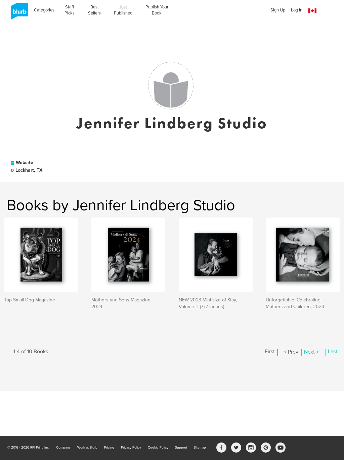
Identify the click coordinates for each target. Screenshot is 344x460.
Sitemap (200, 448)
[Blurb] (17, 13)
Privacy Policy (131, 448)
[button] (312, 11)
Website (24, 162)
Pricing (109, 448)
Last (332, 352)
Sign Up (277, 10)
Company (63, 448)
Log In (296, 10)
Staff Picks (69, 10)
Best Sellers (94, 10)
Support (181, 448)
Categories (44, 10)
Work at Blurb (87, 448)
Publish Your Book (156, 10)
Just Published (123, 10)
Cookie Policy (158, 448)
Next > (311, 352)
